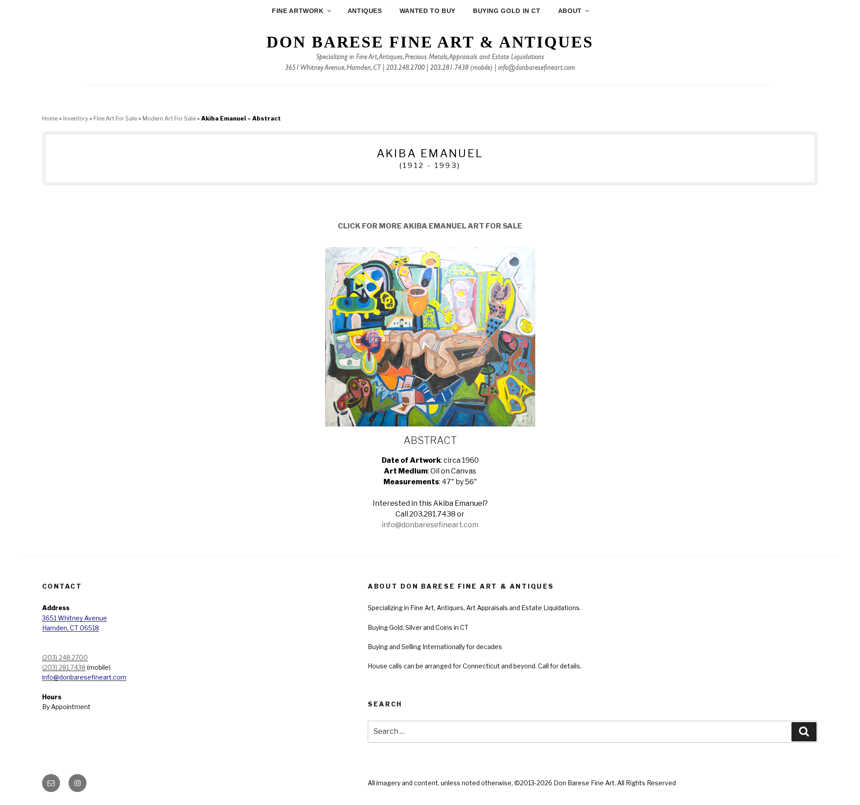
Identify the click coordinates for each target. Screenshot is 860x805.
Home (50, 118)
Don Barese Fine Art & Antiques (430, 42)
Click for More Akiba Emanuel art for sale (430, 226)
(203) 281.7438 (64, 667)
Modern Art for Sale (169, 118)
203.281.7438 (449, 68)
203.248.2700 (405, 68)
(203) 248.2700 (65, 657)
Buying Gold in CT (507, 10)
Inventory (75, 118)
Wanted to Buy (428, 10)
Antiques (365, 10)
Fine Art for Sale (115, 118)
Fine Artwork (298, 10)
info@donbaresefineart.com (536, 68)
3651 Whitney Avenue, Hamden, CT (333, 68)
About (570, 10)
